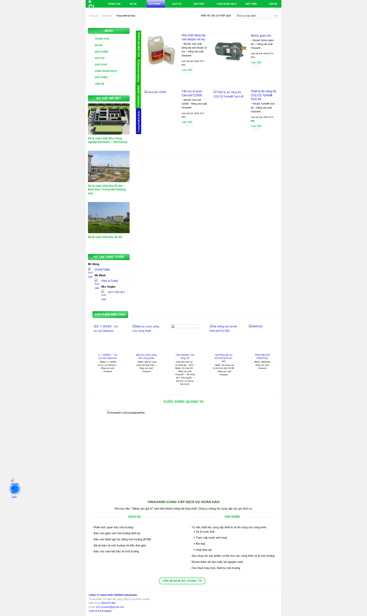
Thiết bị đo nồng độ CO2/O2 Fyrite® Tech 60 (263, 95)
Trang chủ (114, 3)
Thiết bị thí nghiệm (138, 96)
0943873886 (102, 269)
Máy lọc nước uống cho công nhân (146, 356)
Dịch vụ (176, 3)
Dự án (133, 3)
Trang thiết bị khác (138, 121)
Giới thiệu (251, 3)
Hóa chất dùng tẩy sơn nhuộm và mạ (193, 37)
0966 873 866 (109, 281)
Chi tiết (187, 70)
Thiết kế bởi (100, 611)
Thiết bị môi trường (138, 71)
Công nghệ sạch (226, 3)
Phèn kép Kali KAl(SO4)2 (262, 356)
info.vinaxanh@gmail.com (110, 606)
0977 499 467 (116, 292)
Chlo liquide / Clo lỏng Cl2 (185, 356)
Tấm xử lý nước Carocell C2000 (192, 93)
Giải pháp (199, 3)
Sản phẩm (154, 3)
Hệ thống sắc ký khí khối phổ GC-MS (224, 358)
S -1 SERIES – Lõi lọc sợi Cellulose (107, 356)
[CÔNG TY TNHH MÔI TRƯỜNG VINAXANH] (91, 4)
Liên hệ (273, 3)
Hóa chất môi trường (138, 44)
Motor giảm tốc (261, 35)
